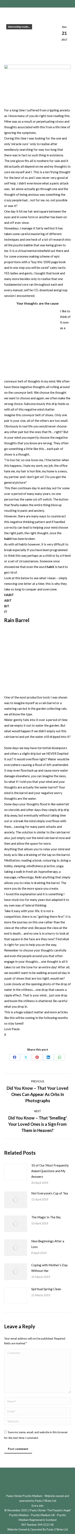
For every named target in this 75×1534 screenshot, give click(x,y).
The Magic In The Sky (46, 1217)
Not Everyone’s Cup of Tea (49, 1193)
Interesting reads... (19, 26)
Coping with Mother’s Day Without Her (49, 1268)
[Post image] (15, 1172)
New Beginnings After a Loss (47, 1244)
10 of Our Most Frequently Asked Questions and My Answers (50, 1170)
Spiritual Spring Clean (46, 1289)
